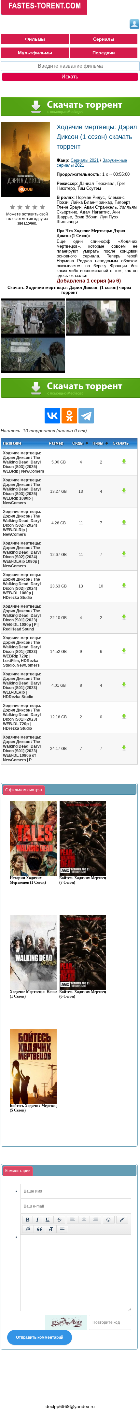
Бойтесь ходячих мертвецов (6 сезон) (84, 994)
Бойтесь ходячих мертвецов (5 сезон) (35, 1108)
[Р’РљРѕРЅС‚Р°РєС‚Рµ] (52, 415)
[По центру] (84, 1219)
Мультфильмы (35, 52)
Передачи (103, 52)
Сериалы (103, 39)
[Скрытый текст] (28, 1229)
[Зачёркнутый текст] (59, 1219)
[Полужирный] (27, 1219)
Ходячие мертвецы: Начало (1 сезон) (35, 994)
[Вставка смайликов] (109, 1219)
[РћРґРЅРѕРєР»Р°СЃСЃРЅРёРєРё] (69, 415)
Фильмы (35, 39)
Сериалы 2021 (85, 160)
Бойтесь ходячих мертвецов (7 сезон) (84, 880)
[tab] (24, 790)
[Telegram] (86, 415)
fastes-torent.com (36, 1395)
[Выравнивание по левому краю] (72, 1219)
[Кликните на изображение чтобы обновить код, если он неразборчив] (66, 1322)
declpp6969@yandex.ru (70, 1406)
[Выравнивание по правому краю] (95, 1219)
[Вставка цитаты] (39, 1229)
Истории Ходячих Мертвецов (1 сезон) (28, 880)
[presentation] (24, 790)
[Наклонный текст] (37, 1219)
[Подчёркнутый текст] (48, 1219)
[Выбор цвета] (122, 1219)
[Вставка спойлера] (62, 1229)
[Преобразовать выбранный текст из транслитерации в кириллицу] (51, 1229)
